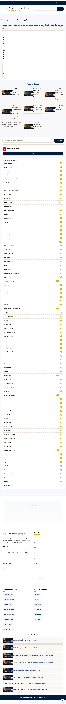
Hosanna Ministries (9, 599)
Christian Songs (3, 70)
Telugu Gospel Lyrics (30, 697)
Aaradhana (38, 604)
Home (2, 19)
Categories (37, 547)
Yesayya (37, 594)
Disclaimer (37, 573)
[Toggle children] (61, 281)
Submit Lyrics (6, 568)
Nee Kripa (38, 619)
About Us (46, 3)
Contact (52, 3)
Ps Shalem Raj (8, 604)
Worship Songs (8, 624)
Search (60, 9)
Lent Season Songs (9, 614)
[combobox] (28, 141)
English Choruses (9, 609)
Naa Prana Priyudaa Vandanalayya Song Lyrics (3, 46)
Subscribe (33, 153)
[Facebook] (9, 552)
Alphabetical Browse (39, 552)
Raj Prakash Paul (8, 629)
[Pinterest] (21, 552)
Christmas (38, 609)
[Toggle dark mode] (63, 701)
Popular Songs (38, 542)
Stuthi (36, 599)
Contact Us (37, 568)
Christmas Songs (8, 619)
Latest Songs (37, 537)
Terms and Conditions (40, 578)
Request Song (60, 3)
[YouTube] (25, 552)
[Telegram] (17, 552)
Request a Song (7, 563)
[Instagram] (13, 552)
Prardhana (38, 614)
